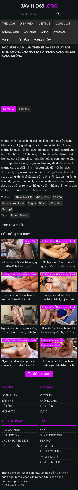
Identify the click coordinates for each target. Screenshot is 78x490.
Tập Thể (7, 400)
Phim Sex (46, 446)
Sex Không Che (51, 435)
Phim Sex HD (23, 197)
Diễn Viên (27, 23)
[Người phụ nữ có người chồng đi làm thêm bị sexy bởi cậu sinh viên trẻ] (19, 315)
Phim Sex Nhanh (52, 451)
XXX (42, 429)
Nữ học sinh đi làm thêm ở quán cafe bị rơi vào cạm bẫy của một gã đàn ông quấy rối (58, 265)
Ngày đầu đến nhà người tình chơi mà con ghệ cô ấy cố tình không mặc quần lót (19, 363)
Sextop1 (7, 209)
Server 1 (8, 108)
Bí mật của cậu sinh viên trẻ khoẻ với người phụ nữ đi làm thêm (58, 331)
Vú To (6, 39)
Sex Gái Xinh (11, 429)
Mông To (8, 411)
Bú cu (42, 203)
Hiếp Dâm (22, 39)
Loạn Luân (63, 23)
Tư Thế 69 (47, 406)
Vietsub (44, 23)
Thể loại (8, 23)
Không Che (10, 31)
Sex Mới (46, 440)
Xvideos (59, 31)
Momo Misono (20, 215)
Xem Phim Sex (50, 462)
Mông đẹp (55, 203)
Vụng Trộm (42, 39)
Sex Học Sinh (11, 435)
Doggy (32, 203)
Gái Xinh (30, 31)
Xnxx (44, 31)
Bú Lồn (57, 197)
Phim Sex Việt (50, 456)
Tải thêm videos (39, 373)
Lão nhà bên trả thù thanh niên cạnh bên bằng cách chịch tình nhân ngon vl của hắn (58, 363)
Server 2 (24, 108)
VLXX (43, 411)
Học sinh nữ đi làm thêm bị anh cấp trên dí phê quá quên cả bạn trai (19, 297)
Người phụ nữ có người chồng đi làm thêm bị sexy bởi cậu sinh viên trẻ (19, 331)
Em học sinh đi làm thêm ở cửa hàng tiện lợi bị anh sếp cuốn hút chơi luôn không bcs (58, 297)
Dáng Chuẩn (11, 446)
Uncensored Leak (13, 203)
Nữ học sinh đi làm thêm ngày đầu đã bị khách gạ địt (19, 264)
